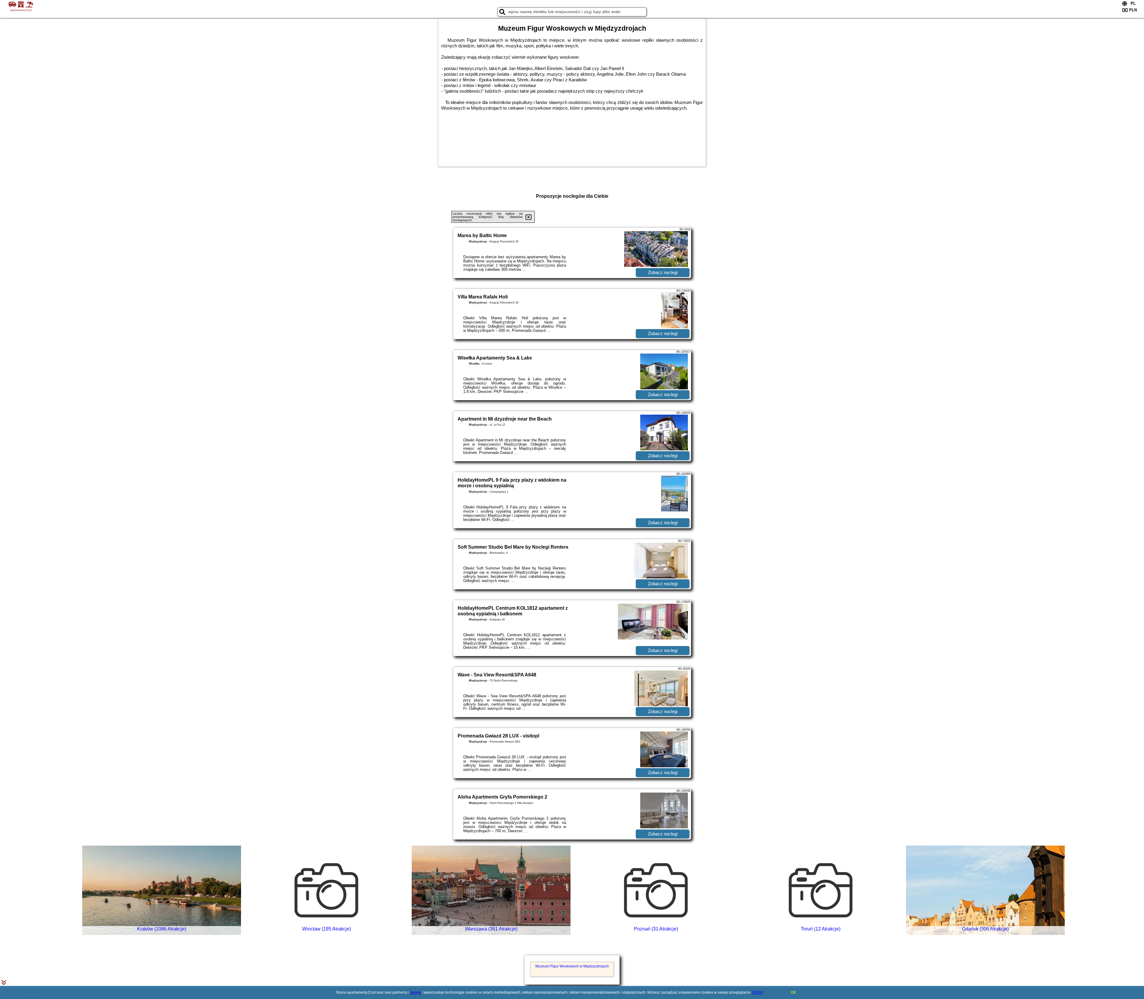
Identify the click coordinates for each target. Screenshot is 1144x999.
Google (416, 992)
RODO (757, 992)
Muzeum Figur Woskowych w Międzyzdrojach (572, 966)
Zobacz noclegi (662, 272)
